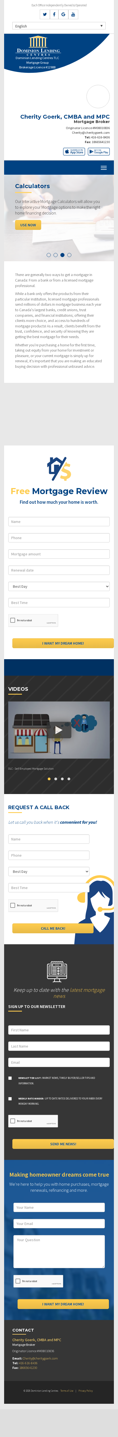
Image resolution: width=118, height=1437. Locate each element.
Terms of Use (66, 1390)
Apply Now (30, 224)
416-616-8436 (100, 137)
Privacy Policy (85, 1390)
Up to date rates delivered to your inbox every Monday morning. (60, 1101)
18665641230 (101, 142)
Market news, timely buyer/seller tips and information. (56, 1080)
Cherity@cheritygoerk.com (91, 132)
